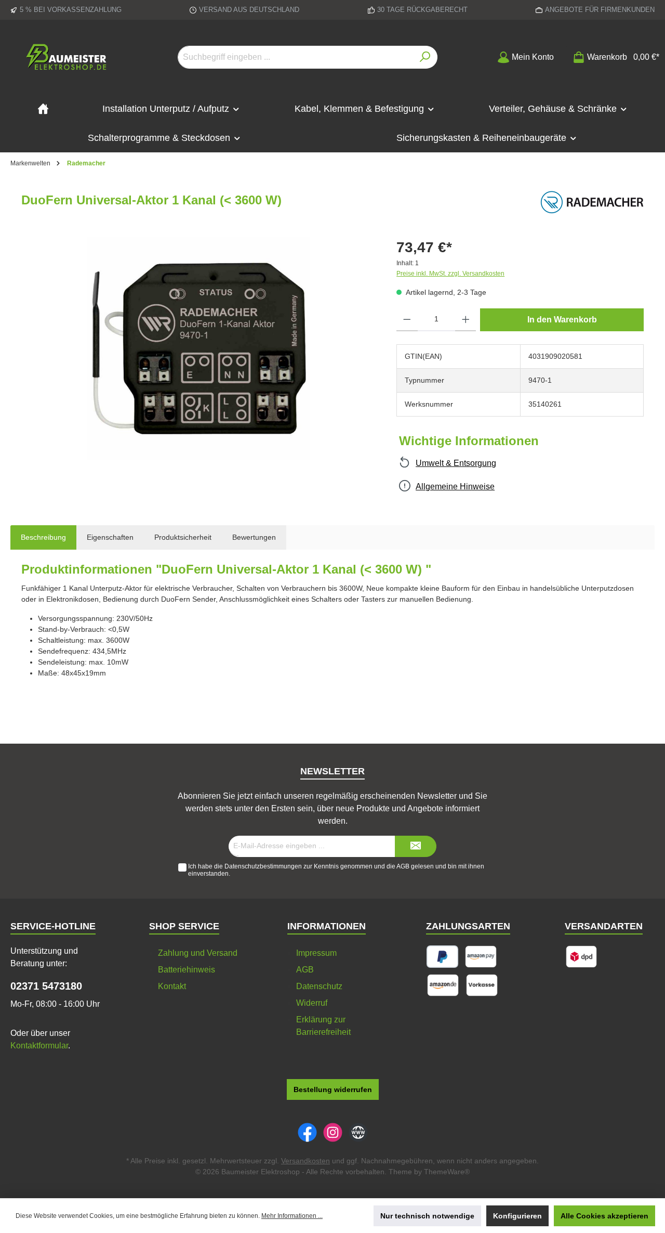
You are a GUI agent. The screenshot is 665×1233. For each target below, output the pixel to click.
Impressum (316, 953)
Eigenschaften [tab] (110, 537)
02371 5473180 (46, 986)
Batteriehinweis (186, 969)
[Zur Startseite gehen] (67, 57)
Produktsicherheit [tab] (182, 537)
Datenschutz (319, 986)
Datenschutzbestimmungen (263, 866)
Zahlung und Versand (197, 953)
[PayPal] (442, 956)
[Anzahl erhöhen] (465, 319)
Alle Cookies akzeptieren (604, 1216)
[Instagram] (332, 1132)
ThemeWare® (447, 1171)
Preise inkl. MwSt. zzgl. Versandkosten (450, 273)
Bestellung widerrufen (333, 1089)
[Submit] (415, 846)
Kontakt (172, 986)
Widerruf (311, 1002)
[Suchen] (425, 57)
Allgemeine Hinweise (455, 486)
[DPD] (581, 956)
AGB (402, 866)
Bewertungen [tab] (254, 537)
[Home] (43, 108)
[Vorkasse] (482, 985)
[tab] (43, 537)
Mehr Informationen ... (292, 1215)
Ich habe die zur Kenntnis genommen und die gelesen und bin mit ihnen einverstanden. (336, 870)
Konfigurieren (517, 1216)
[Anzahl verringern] (407, 319)
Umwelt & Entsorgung (456, 463)
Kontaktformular (39, 1045)
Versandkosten (305, 1161)
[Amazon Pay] (481, 956)
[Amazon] (443, 985)
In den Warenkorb (562, 319)
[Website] (358, 1132)
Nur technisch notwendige (427, 1216)
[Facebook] (307, 1132)
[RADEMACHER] (592, 203)
